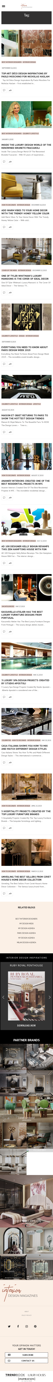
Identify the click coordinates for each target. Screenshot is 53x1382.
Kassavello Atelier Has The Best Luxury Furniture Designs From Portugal (22, 614)
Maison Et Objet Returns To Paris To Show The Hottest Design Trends (24, 417)
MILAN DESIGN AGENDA (26, 942)
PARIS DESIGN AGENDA (26, 933)
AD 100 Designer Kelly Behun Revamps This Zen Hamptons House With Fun (25, 548)
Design (21, 336)
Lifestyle (37, 404)
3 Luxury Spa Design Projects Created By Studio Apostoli (25, 682)
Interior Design (29, 62)
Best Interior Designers (11, 62)
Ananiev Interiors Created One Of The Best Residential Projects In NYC (25, 482)
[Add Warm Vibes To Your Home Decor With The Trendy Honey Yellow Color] (26, 186)
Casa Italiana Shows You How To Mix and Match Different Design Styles (24, 747)
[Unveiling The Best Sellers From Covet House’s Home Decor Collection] (26, 852)
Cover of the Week (9, 270)
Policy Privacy (27, 1315)
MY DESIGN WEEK (27, 923)
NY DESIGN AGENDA (26, 938)
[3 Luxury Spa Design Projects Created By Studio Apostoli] (26, 656)
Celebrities (6, 740)
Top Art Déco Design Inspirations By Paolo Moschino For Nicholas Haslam (25, 75)
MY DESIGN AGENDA (26, 928)
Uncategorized (8, 606)
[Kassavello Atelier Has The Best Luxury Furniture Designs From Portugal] (26, 587)
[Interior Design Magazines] (26, 6)
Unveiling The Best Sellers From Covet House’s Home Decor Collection (26, 878)
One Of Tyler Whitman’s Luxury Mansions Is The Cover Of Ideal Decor (25, 277)
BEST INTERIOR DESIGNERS (26, 919)
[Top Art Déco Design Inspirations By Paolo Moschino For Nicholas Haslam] (26, 43)
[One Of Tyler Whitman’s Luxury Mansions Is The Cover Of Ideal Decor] (26, 251)
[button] (50, 997)
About (26, 1311)
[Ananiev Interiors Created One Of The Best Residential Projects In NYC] (26, 456)
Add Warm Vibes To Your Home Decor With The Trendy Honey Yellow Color (25, 212)
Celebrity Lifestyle (31, 133)
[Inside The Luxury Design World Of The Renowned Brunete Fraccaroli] (26, 114)
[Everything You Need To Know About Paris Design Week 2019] (26, 317)
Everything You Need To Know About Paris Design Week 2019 (24, 349)
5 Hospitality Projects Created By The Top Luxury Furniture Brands (26, 813)
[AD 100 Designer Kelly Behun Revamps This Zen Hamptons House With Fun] (26, 522)
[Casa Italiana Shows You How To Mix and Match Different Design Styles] (26, 721)
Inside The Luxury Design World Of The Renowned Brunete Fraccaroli (26, 146)
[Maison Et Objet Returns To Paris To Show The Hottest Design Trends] (26, 387)
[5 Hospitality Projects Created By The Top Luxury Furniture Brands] (26, 787)
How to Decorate (9, 205)
